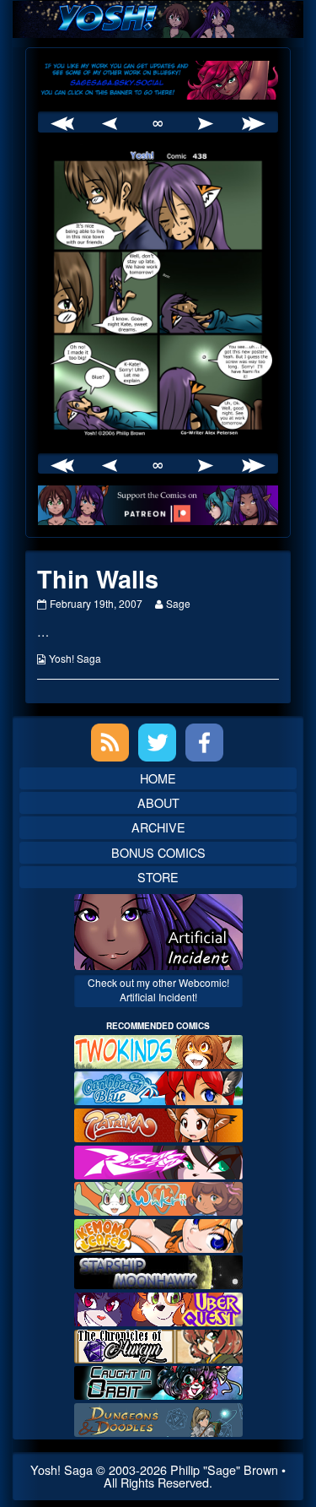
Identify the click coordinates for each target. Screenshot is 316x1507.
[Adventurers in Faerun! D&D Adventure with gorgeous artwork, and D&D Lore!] (158, 1417)
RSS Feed (110, 743)
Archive (158, 827)
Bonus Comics (158, 852)
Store (158, 877)
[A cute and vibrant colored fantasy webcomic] (158, 1197)
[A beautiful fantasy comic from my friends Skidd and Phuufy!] (158, 1307)
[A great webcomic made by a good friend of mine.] (158, 1050)
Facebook (204, 743)
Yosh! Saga (75, 658)
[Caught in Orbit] (158, 1381)
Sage (177, 603)
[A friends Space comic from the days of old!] (158, 1270)
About (158, 802)
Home (158, 778)
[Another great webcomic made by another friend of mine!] (158, 1086)
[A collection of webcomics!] (158, 1234)
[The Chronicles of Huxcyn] (158, 1344)
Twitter (157, 743)
